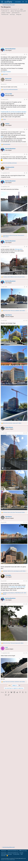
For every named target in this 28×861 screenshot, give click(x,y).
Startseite (3, 855)
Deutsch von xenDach (8, 859)
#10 (26, 320)
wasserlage (12, 14)
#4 (26, 129)
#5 (26, 154)
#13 (26, 581)
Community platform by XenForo (13, 858)
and (10, 89)
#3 (26, 99)
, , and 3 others (14, 277)
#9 (26, 286)
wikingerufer (19, 14)
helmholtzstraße (4, 14)
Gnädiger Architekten (6, 71)
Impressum (3, 850)
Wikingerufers (18, 249)
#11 (26, 433)
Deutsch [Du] (24, 850)
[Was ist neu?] (23, 1)
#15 (26, 653)
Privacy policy (16, 854)
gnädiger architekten (5, 12)
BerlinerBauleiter (6, 9)
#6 (26, 173)
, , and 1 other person (13, 236)
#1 (26, 54)
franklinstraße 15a (5, 11)
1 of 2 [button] (9, 685)
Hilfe (22, 854)
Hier (2, 136)
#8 (26, 246)
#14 (26, 604)
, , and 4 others (14, 681)
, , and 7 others (12, 423)
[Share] (24, 54)
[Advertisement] (14, 31)
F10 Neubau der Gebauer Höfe (17, 587)
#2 (26, 84)
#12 (26, 522)
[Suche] (26, 1)
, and (10, 163)
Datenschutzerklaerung (13, 850)
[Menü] (2, 1)
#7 (26, 186)
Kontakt (21, 853)
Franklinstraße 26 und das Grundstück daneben (13, 112)
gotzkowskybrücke (16, 12)
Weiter (14, 685)
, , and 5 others (14, 571)
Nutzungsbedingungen (6, 854)
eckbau (21, 9)
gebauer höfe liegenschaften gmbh (18, 11)
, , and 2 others (13, 643)
